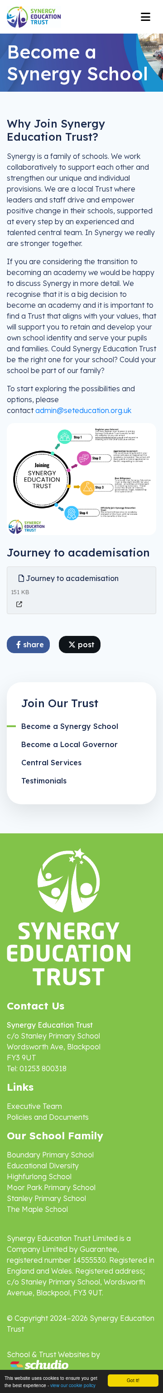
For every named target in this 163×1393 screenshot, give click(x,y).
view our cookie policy (73, 1385)
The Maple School (37, 1209)
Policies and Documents (48, 1117)
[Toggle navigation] (145, 17)
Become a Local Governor (69, 744)
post (85, 644)
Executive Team (34, 1106)
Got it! (133, 1380)
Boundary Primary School (50, 1154)
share (32, 644)
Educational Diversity (43, 1165)
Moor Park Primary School (51, 1187)
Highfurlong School (39, 1176)
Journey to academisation (71, 578)
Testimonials (44, 780)
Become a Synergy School (69, 726)
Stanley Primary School (46, 1198)
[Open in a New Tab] (19, 604)
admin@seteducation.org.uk (83, 410)
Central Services (51, 762)
